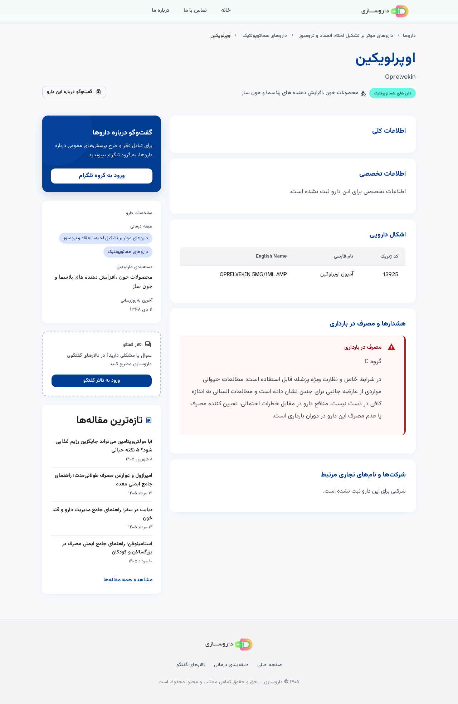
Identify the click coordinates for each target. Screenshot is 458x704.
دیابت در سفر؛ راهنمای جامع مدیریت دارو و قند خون (102, 514)
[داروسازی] (385, 11)
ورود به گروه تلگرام (102, 175)
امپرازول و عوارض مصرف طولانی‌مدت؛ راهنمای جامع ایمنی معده (103, 479)
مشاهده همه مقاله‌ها (127, 580)
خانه (226, 10)
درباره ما (160, 10)
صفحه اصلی (269, 665)
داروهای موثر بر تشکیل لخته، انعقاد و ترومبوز (346, 36)
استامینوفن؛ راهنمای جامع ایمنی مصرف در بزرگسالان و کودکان (107, 548)
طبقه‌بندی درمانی (231, 665)
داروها (409, 36)
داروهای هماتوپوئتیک (265, 36)
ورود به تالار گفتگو (101, 381)
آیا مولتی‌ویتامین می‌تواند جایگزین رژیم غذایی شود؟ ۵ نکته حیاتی (103, 445)
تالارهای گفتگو (190, 665)
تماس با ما (195, 10)
